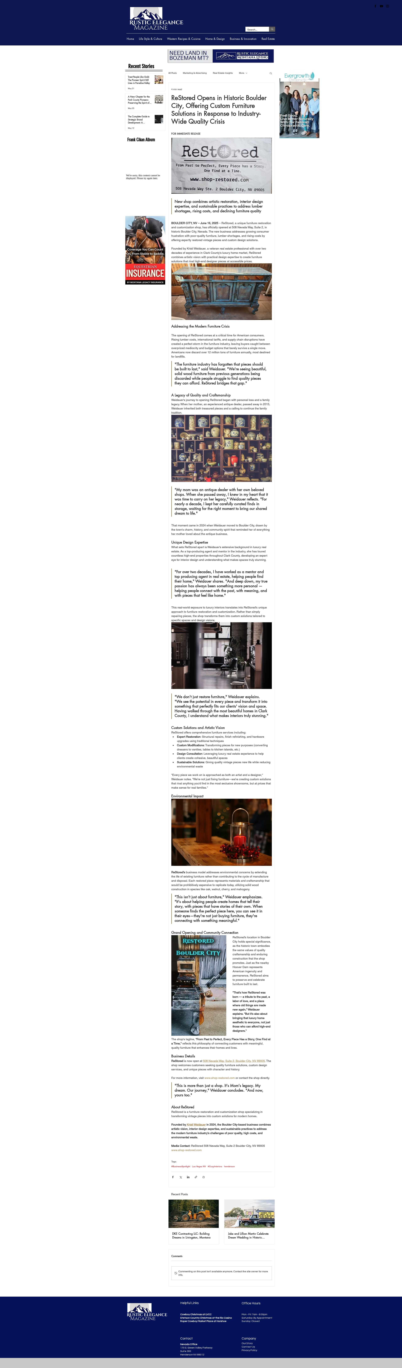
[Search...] (272, 29)
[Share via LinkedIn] (188, 1177)
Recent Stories (141, 66)
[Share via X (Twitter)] (180, 1177)
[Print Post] (203, 1177)
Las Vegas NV (199, 1166)
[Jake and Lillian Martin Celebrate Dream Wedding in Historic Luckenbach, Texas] (249, 1214)
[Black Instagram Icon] (387, 6)
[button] (270, 73)
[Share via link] (195, 1177)
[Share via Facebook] (172, 1177)
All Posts (172, 73)
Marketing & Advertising (195, 73)
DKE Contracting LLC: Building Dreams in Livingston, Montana (191, 1235)
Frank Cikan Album (141, 139)
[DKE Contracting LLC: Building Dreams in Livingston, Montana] (193, 1214)
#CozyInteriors (215, 1166)
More (241, 73)
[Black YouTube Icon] (381, 6)
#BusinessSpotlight (180, 1166)
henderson (229, 1166)
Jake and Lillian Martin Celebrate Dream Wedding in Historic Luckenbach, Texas (248, 1235)
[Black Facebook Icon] (375, 6)
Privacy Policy (249, 1350)
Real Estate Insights (223, 73)
